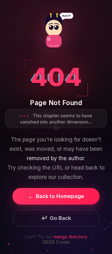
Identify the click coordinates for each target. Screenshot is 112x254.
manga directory (70, 236)
